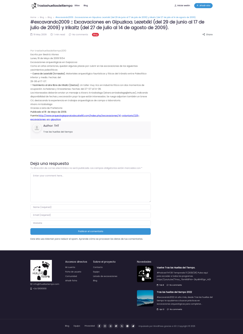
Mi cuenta (70, 267)
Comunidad (71, 276)
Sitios (77, 5)
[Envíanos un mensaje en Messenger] (127, 326)
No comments (176, 285)
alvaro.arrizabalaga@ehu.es (119, 92)
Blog (86, 5)
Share (209, 34)
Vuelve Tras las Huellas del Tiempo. (176, 267)
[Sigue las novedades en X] (122, 326)
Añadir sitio (205, 5)
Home (33, 17)
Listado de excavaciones (105, 276)
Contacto (98, 267)
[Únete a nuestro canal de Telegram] (133, 326)
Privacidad (90, 325)
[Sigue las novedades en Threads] (110, 326)
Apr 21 (161, 309)
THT (56, 126)
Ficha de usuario (73, 271)
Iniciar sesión (183, 5)
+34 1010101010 (40, 288)
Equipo (96, 271)
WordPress (158, 326)
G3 (175, 326)
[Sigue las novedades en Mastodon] (116, 326)
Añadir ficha (71, 280)
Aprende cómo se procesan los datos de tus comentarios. (111, 239)
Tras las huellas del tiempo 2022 (174, 292)
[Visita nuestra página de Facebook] (99, 326)
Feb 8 (161, 285)
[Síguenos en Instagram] (105, 326)
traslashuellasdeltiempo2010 (50, 50)
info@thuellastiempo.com (46, 284)
